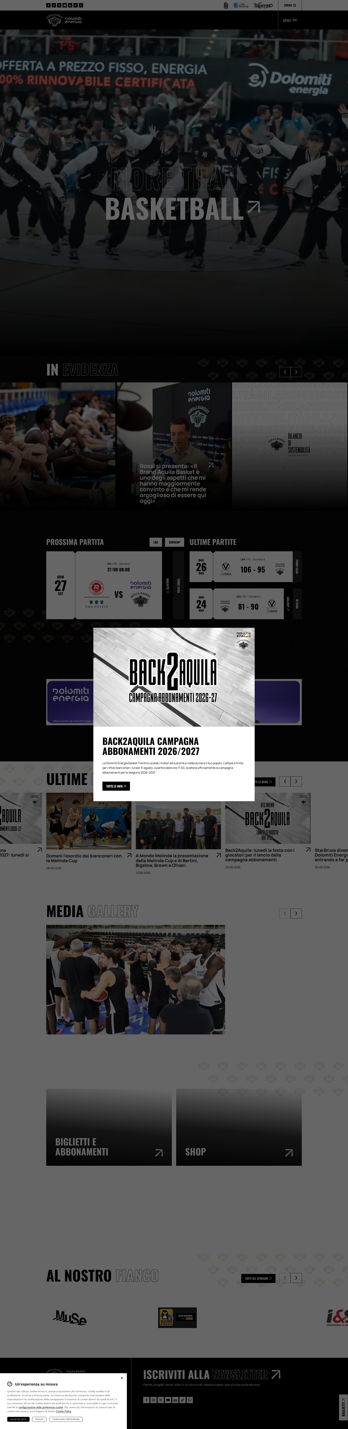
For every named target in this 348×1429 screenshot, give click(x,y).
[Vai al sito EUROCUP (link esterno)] (240, 5)
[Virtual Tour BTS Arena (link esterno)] (176, 1209)
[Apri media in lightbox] (135, 979)
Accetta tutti (19, 1419)
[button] (290, 5)
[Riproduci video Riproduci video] (174, 971)
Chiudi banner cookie (122, 1378)
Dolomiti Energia (73, 20)
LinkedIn (70, 5)
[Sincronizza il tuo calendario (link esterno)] (262, 1209)
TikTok (75, 5)
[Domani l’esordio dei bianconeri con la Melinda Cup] (87, 821)
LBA (156, 542)
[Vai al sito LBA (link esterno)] (226, 5)
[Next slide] (296, 372)
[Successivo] (296, 781)
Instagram (54, 5)
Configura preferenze (66, 1419)
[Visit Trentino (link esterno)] (89, 1209)
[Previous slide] (285, 372)
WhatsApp (81, 5)
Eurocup (174, 542)
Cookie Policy (63, 1411)
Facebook (48, 5)
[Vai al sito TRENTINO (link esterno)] (263, 5)
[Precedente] (285, 781)
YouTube (65, 5)
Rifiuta (40, 1419)
